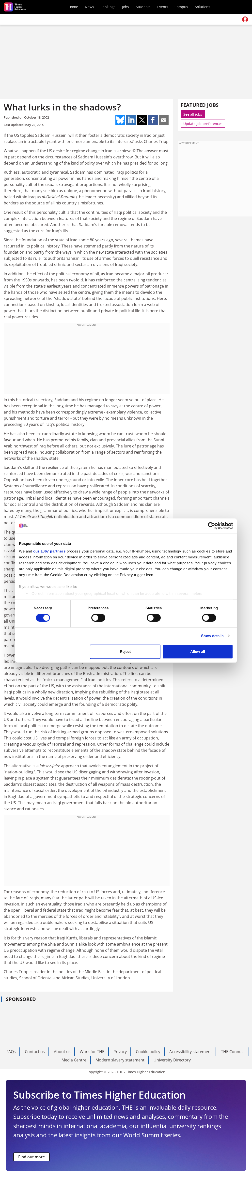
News (89, 6)
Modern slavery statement (119, 1060)
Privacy (120, 1051)
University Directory (172, 1060)
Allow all (197, 651)
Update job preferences (202, 123)
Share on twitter (142, 120)
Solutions (202, 6)
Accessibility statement (190, 1051)
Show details (212, 636)
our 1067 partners (49, 551)
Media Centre (74, 1060)
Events (162, 6)
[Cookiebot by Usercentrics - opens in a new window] (211, 525)
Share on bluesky (120, 120)
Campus (181, 6)
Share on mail (164, 120)
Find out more (31, 1157)
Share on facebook (153, 120)
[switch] (98, 618)
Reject (125, 651)
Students (143, 6)
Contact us (35, 1051)
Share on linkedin (131, 120)
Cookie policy (148, 1051)
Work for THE (92, 1051)
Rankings (107, 6)
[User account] (245, 19)
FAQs (11, 1051)
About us (62, 1051)
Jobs (125, 6)
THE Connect (233, 1051)
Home (73, 6)
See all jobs (192, 114)
